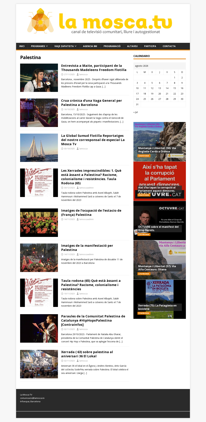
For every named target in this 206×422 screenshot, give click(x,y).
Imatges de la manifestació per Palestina (87, 247)
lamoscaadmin (86, 187)
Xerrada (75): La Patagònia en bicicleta (157, 307)
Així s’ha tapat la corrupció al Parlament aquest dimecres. (157, 189)
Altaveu (132, 46)
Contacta (169, 46)
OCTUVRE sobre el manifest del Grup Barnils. (158, 228)
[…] (103, 86)
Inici (21, 46)
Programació (112, 46)
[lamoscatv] (103, 40)
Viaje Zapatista (64, 46)
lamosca (83, 74)
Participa (150, 46)
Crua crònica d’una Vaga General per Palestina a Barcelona (91, 102)
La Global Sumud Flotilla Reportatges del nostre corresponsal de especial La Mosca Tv (93, 139)
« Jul (135, 112)
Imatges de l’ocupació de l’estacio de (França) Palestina (91, 212)
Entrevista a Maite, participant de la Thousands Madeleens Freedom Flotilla (93, 67)
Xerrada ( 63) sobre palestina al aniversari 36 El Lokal (87, 354)
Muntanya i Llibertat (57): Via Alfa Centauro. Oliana (157, 267)
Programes (38, 46)
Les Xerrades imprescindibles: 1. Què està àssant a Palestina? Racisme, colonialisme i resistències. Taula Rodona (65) (91, 176)
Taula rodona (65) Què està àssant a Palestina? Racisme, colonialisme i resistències (91, 284)
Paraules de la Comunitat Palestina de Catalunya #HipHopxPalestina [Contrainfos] (93, 320)
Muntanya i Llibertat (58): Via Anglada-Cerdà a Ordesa (157, 149)
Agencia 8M (90, 46)
